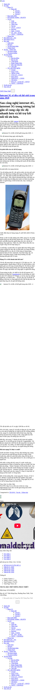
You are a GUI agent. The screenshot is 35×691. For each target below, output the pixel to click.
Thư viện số (7, 87)
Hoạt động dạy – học (10, 38)
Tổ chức (6, 5)
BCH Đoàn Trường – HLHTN (16, 17)
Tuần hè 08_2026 (9, 572)
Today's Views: (8, 580)
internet (16, 121)
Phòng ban (10, 36)
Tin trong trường (12, 53)
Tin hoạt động (8, 54)
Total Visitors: (8, 582)
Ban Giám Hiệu (12, 16)
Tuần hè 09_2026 (9, 570)
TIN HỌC (14, 80)
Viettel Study (11, 48)
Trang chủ (7, 4)
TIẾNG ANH (15, 73)
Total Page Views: (9, 584)
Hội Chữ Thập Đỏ (16, 65)
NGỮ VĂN (14, 71)
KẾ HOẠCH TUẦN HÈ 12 (12, 565)
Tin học (13, 26)
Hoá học (13, 29)
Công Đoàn (14, 61)
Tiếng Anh (14, 24)
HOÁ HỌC (14, 76)
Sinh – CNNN (15, 31)
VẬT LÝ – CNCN (17, 75)
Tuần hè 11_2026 (9, 567)
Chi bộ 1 (17, 11)
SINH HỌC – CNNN (17, 78)
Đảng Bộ (14, 9)
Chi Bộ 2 (17, 12)
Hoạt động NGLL (9, 39)
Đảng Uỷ (10, 7)
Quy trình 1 (7, 554)
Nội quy (9, 44)
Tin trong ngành (12, 51)
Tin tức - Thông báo (22, 492)
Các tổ (9, 19)
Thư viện (14, 66)
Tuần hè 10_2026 (9, 568)
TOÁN (13, 70)
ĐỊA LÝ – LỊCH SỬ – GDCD (20, 81)
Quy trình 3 (7, 557)
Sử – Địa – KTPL (16, 33)
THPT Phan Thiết (5, 91)
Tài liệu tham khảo (12, 46)
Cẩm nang (10, 43)
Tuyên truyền (8, 85)
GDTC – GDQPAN (17, 34)
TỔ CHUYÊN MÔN (13, 68)
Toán (12, 21)
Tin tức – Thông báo (10, 49)
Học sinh (6, 41)
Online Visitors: (8, 579)
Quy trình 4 (7, 559)
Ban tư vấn (14, 60)
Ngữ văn (13, 22)
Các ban (9, 56)
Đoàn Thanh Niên (16, 63)
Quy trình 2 (7, 555)
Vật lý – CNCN (16, 27)
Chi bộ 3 (17, 14)
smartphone (16, 274)
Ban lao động (15, 58)
